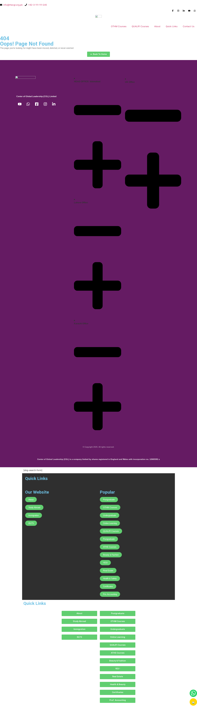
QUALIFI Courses (140, 26)
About (157, 26)
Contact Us (188, 26)
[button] (193, 702)
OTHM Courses (118, 26)
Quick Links (171, 26)
